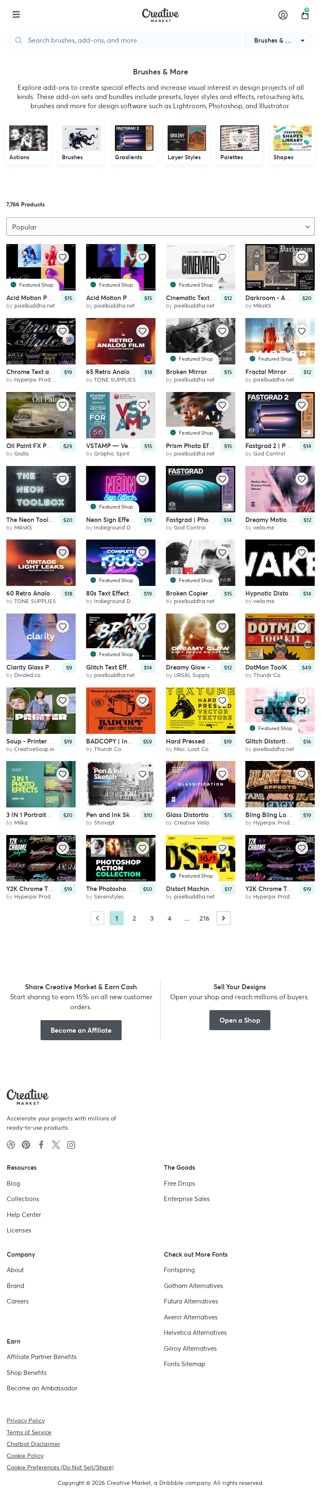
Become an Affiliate (81, 1030)
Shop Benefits (27, 1372)
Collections (23, 1199)
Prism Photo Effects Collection (210, 445)
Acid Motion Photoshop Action (130, 298)
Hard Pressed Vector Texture (207, 741)
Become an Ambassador (42, 1388)
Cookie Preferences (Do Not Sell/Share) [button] (60, 1467)
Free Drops (179, 1183)
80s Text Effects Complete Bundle (134, 593)
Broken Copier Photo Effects (207, 593)
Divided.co (27, 674)
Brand (15, 1285)
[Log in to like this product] (62, 257)
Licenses (19, 1230)
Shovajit (104, 822)
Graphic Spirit (112, 453)
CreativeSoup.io (34, 748)
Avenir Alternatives (191, 1317)
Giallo (21, 453)
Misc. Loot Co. (192, 748)
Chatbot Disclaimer (33, 1443)
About (15, 1270)
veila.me (263, 527)
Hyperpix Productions (41, 379)
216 (204, 918)
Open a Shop (239, 1020)
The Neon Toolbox (32, 519)
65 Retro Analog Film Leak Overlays (138, 372)
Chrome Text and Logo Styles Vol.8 (57, 372)
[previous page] (97, 918)
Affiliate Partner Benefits (42, 1357)
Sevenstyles (109, 896)
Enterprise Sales (187, 1199)
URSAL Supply (192, 674)
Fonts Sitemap (184, 1364)
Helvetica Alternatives (195, 1333)
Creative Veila (191, 822)
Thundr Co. (267, 674)
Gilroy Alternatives (190, 1348)
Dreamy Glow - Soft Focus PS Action (219, 667)
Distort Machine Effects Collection (215, 888)
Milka (21, 822)
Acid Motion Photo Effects (44, 298)
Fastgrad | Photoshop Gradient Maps (219, 519)
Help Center (24, 1214)
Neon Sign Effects (112, 519)
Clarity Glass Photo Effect (43, 667)
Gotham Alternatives (193, 1285)
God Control (269, 453)
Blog (13, 1183)
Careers (18, 1301)
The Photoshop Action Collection (134, 888)
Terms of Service (29, 1432)
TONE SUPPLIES (115, 379)
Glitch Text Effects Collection (128, 667)
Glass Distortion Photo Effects (209, 815)
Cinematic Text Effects (198, 298)
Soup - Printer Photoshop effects (53, 741)
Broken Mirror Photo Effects (206, 372)
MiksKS (262, 305)
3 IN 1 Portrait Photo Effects (46, 815)
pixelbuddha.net (34, 305)
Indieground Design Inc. (124, 527)
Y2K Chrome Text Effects (42, 888)
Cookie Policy (25, 1455)
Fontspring (179, 1270)
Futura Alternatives (191, 1301)
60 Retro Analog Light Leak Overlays (60, 593)
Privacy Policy (26, 1420)
